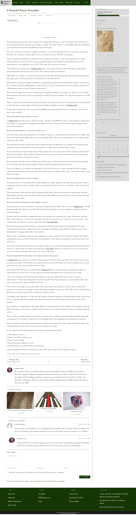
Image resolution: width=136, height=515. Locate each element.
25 (108, 152)
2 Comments (49, 15)
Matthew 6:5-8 (72, 105)
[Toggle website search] (89, 2)
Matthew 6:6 (78, 206)
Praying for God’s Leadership (48, 408)
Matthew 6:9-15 (36, 69)
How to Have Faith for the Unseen (104, 170)
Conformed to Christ (76, 498)
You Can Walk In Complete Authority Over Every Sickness (109, 176)
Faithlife (102, 105)
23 (99, 152)
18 (108, 149)
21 (122, 149)
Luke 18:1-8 (49, 249)
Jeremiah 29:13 (52, 222)
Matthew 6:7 (13, 260)
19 (113, 149)
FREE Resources (44, 498)
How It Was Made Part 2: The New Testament (20, 410)
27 (117, 152)
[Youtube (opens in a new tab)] (131, 2)
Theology (40, 15)
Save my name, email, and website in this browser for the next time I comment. (36, 472)
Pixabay (54, 37)
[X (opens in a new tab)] (126, 2)
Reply (88, 424)
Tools (40, 501)
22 (126, 149)
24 (103, 152)
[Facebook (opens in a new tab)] (128, 2)
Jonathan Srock (12, 15)
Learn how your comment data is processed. (49, 481)
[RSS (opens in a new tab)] (133, 2)
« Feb (98, 157)
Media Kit (11, 498)
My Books (41, 494)
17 (103, 149)
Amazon (98, 105)
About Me (11, 494)
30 (99, 154)
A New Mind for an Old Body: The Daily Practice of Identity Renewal (111, 164)
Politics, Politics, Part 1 (76, 411)
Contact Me (12, 505)
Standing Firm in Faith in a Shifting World (106, 167)
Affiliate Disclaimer (14, 501)
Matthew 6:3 (13, 121)
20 (117, 149)
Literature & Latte (111, 104)
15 (126, 147)
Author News (73, 494)
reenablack (47, 37)
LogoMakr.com (73, 513)
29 (126, 152)
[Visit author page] (9, 370)
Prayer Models (33, 15)
